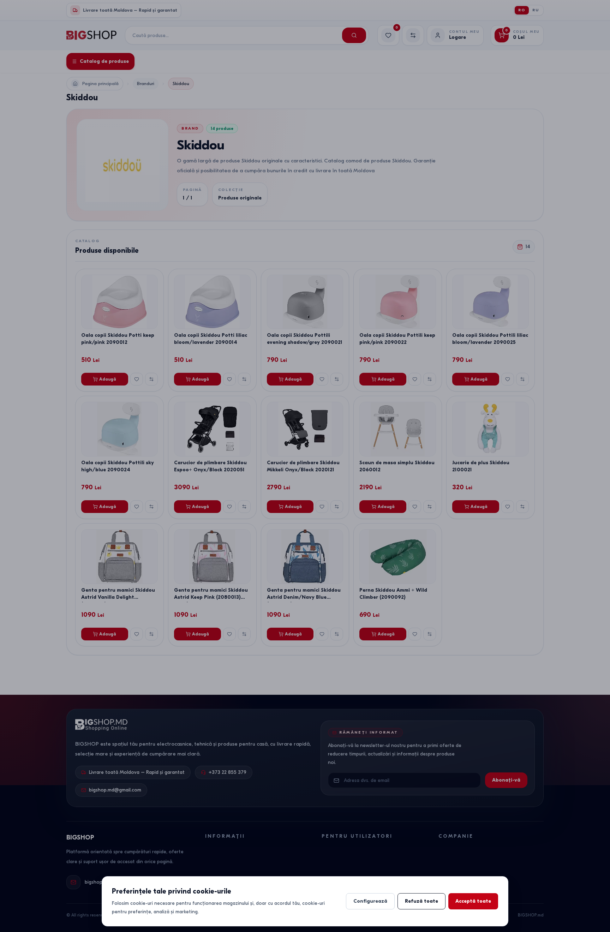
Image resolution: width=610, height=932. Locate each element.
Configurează (370, 901)
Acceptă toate (473, 901)
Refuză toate (421, 901)
